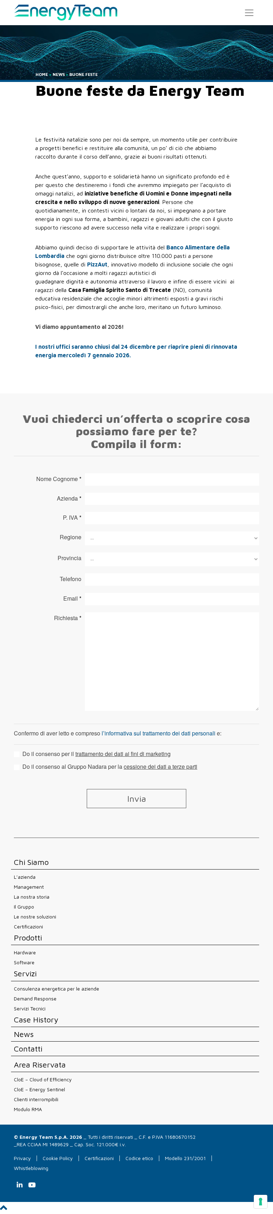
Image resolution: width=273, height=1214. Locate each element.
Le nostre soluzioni (35, 916)
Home (42, 74)
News (59, 74)
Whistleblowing (31, 1168)
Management (29, 886)
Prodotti (28, 937)
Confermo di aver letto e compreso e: (117, 733)
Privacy (22, 1158)
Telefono (70, 579)
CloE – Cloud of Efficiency (43, 1079)
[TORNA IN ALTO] (3, 1210)
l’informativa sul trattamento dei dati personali (158, 733)
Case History (36, 1019)
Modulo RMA (28, 1109)
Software (24, 962)
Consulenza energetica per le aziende (56, 988)
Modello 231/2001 (185, 1158)
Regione (70, 537)
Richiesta (67, 618)
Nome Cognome (58, 479)
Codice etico (139, 1158)
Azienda (69, 498)
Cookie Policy (58, 1158)
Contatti (28, 1048)
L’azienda (25, 876)
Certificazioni (28, 926)
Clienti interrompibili (36, 1099)
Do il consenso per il (96, 754)
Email (72, 598)
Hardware (25, 952)
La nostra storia (31, 896)
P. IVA (72, 517)
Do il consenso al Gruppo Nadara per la (109, 767)
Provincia (69, 558)
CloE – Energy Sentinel (39, 1089)
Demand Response (35, 998)
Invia (136, 799)
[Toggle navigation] (249, 13)
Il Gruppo (24, 906)
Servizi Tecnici (30, 1008)
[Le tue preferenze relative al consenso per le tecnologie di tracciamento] (260, 1201)
